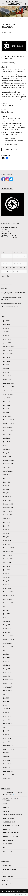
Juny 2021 (6, 526)
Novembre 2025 (8, 346)
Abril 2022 (6, 489)
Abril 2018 (6, 665)
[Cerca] (24, 4)
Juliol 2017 (6, 698)
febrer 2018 (7, 672)
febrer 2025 (7, 376)
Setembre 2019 (8, 603)
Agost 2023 (7, 434)
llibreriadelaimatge (13, 34)
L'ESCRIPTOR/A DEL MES (12, 826)
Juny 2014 (6, 731)
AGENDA (6, 804)
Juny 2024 (6, 405)
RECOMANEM (8, 840)
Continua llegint (8, 150)
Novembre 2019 (8, 595)
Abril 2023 (6, 449)
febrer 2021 (7, 540)
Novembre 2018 (8, 639)
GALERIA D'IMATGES (10, 822)
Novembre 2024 (8, 387)
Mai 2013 (6, 753)
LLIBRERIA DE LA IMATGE (14, 3)
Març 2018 (6, 669)
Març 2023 (6, 453)
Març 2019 (6, 625)
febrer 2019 (7, 628)
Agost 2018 (6, 650)
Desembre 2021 (8, 504)
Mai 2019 (6, 617)
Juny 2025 (6, 361)
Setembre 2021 (8, 515)
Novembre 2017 (8, 683)
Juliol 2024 (6, 401)
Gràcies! (4, 288)
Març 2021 (6, 537)
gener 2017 (6, 720)
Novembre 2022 (8, 464)
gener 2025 (7, 379)
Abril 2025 (6, 368)
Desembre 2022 (8, 460)
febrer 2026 (7, 339)
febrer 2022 (7, 497)
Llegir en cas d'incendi (9, 873)
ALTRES (6, 807)
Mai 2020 (6, 573)
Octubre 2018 (7, 643)
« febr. (3, 276)
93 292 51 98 (5, 231)
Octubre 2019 (7, 599)
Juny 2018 (6, 658)
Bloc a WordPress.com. (10, 891)
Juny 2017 (6, 702)
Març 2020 (6, 581)
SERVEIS (6, 848)
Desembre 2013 (8, 745)
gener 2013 (7, 767)
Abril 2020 (6, 577)
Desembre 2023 (8, 420)
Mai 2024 (6, 409)
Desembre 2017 (8, 680)
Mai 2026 (6, 328)
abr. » (8, 276)
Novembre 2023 (8, 423)
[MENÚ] (2, 4)
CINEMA (6, 811)
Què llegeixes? (6, 884)
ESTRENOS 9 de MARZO (8, 25)
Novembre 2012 (8, 775)
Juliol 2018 (6, 654)
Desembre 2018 (8, 636)
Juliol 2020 (7, 566)
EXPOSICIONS (8, 818)
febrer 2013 (7, 764)
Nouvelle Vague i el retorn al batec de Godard (13, 293)
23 (14, 267)
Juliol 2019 (6, 610)
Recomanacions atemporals (11, 303)
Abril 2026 (6, 332)
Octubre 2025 (7, 350)
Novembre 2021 (8, 508)
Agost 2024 (7, 398)
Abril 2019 (6, 621)
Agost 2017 (6, 694)
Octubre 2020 (7, 555)
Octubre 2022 (7, 467)
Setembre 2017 (8, 691)
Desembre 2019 (8, 592)
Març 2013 (6, 760)
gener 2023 (7, 456)
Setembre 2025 (8, 354)
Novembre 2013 (8, 749)
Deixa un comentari (10, 36)
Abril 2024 (6, 412)
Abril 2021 (6, 533)
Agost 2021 (6, 518)
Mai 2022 (6, 486)
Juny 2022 (6, 482)
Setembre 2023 (8, 431)
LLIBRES (6, 829)
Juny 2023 (6, 442)
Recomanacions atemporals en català (11, 298)
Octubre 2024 (7, 390)
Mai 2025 (6, 365)
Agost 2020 (7, 562)
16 (14, 264)
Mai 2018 (6, 661)
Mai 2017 (6, 705)
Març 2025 (6, 372)
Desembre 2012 (8, 771)
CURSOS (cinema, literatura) (12, 815)
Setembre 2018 (8, 647)
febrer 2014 (7, 738)
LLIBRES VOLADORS (10, 836)
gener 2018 (6, 676)
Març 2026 (6, 335)
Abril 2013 (6, 756)
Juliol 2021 (6, 522)
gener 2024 (7, 416)
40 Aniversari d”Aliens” (9, 307)
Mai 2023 (6, 445)
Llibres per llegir (7, 876)
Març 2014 (6, 734)
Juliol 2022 (6, 478)
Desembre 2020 (8, 548)
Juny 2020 (6, 570)
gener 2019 (7, 632)
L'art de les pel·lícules (8, 869)
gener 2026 (7, 343)
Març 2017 (6, 712)
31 (17, 271)
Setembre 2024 (8, 394)
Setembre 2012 (8, 778)
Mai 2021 (6, 529)
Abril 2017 (6, 709)
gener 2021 (6, 544)
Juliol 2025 (6, 357)
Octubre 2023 (7, 427)
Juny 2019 (6, 614)
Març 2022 (6, 493)
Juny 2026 (6, 324)
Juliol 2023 (6, 438)
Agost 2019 (6, 606)
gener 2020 (7, 588)
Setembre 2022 (8, 471)
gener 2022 (7, 500)
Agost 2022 (7, 475)
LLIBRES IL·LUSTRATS (11, 833)
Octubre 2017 (7, 687)
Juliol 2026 (6, 321)
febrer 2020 (7, 584)
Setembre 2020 (8, 559)
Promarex (4, 880)
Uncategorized (8, 851)
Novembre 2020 (8, 551)
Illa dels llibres (6, 865)
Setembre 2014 (8, 724)
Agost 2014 (6, 727)
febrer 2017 (7, 716)
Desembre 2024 (8, 383)
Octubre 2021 (7, 511)
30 (14, 271)
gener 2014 (7, 742)
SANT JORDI (7, 844)
